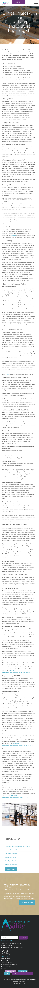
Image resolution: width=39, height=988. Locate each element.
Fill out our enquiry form (22, 974)
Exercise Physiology (7, 966)
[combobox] (9, 938)
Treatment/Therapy (7, 962)
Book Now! (11, 869)
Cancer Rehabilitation (11, 853)
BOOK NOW (19, 2)
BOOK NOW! (27, 902)
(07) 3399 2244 (10, 945)
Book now (10, 971)
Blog (8, 374)
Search (24, 937)
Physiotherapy (5, 958)
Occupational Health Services (9, 964)
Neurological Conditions (11, 861)
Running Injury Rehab (11, 864)
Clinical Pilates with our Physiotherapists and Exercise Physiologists (17, 848)
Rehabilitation (5, 968)
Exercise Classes (6, 960)
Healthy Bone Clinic (10, 857)
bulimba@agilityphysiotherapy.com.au (11, 947)
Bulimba (13, 235)
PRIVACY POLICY (19, 983)
